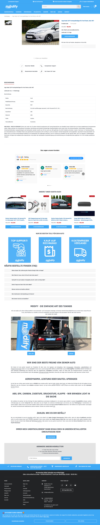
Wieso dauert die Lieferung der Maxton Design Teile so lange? (28, 270)
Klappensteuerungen (16, 369)
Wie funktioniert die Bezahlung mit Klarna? (23, 294)
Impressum (26, 502)
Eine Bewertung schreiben (76, 158)
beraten (13, 387)
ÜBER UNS (31, 353)
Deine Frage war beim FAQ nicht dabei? (22, 284)
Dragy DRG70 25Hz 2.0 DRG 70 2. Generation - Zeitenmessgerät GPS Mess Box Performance (83, 219)
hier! (62, 473)
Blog (24, 504)
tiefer (54, 383)
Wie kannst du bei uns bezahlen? (20, 299)
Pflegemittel (37, 12)
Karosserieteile (8, 12)
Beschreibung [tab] (9, 83)
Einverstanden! (49, 521)
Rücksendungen (27, 495)
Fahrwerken (77, 367)
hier (54, 406)
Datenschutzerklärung (28, 498)
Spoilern (52, 367)
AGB (24, 500)
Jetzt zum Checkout (78, 46)
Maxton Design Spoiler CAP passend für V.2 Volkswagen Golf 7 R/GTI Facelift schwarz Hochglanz (15, 219)
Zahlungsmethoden (44, 372)
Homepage (7, 16)
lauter (63, 383)
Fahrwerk (18, 12)
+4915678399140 (48, 498)
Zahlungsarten (26, 491)
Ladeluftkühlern (85, 367)
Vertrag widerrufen (67, 490)
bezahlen (30, 417)
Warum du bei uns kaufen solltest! (20, 289)
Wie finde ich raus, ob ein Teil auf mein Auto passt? (25, 275)
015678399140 (90, 1)
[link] (15, 205)
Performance (27, 12)
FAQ (24, 486)
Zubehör (45, 12)
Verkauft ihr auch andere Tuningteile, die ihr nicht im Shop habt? (28, 280)
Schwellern (60, 367)
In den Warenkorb (16, 227)
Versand (25, 493)
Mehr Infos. (46, 517)
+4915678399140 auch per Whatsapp (53, 474)
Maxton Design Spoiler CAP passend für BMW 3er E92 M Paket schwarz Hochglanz (61, 219)
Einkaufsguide (51, 437)
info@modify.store (48, 492)
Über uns (53, 12)
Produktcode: (64, 23)
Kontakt (67, 12)
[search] (79, 6)
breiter (57, 383)
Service (60, 12)
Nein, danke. (81, 521)
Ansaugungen (69, 367)
